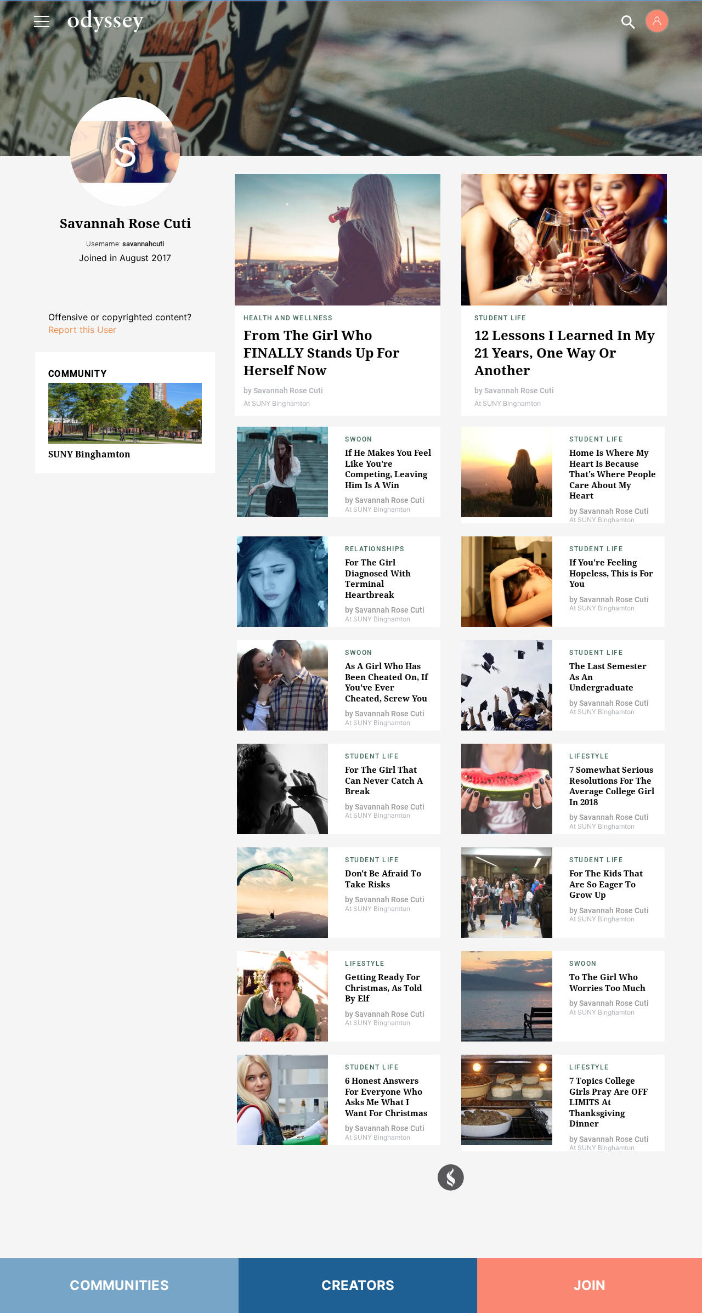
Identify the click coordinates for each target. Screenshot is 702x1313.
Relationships (375, 549)
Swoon (359, 439)
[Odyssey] (105, 20)
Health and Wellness (288, 318)
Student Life (500, 318)
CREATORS (357, 1285)
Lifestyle (589, 756)
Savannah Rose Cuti (288, 390)
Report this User (82, 329)
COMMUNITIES (119, 1285)
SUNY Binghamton (89, 454)
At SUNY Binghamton (277, 403)
